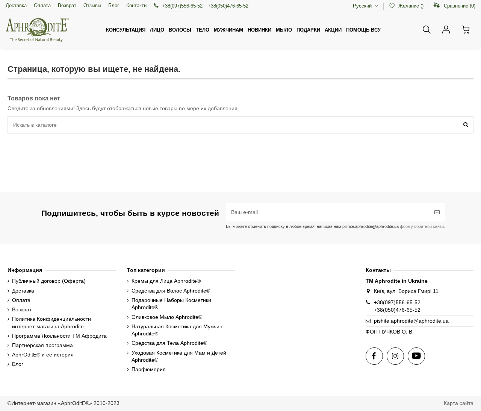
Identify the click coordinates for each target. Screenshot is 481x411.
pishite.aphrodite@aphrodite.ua (411, 321)
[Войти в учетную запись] (446, 29)
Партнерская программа (42, 345)
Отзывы (92, 5)
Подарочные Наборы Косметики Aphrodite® (171, 304)
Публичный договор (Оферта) (49, 281)
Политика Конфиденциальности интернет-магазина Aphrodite (51, 322)
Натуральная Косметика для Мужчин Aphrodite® (177, 330)
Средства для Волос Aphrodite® (171, 291)
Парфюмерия (149, 369)
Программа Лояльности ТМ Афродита (59, 336)
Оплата (42, 5)
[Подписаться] (437, 212)
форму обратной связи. (422, 226)
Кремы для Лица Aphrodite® (166, 281)
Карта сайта (458, 403)
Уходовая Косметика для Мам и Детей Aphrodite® (179, 356)
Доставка (16, 5)
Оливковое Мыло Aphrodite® (167, 317)
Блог (113, 5)
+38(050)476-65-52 (228, 6)
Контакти (136, 5)
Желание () (411, 6)
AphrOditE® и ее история (43, 355)
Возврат (67, 5)
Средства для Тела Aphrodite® (169, 343)
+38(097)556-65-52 (182, 6)
